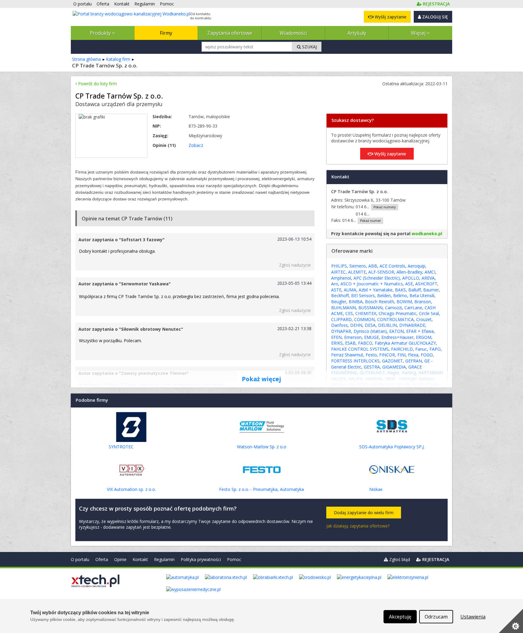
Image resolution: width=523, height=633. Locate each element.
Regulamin (164, 559)
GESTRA (372, 367)
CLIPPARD (341, 319)
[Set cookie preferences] (511, 621)
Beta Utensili (422, 295)
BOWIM (404, 301)
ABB (372, 266)
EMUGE (371, 337)
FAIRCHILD (402, 349)
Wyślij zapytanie (389, 17)
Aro (334, 284)
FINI (401, 355)
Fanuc (421, 349)
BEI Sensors (363, 295)
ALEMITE (357, 272)
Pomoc (234, 559)
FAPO (435, 349)
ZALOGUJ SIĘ (434, 17)
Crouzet (424, 319)
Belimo (400, 295)
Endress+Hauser (397, 337)
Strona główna (86, 59)
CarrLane (413, 307)
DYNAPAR (341, 331)
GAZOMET (392, 361)
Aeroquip (416, 266)
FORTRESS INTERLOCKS (355, 361)
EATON (396, 331)
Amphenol (341, 278)
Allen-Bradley (409, 272)
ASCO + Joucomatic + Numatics (371, 284)
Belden (384, 295)
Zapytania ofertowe (229, 33)
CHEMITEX (365, 313)
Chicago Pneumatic (397, 313)
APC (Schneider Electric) (377, 278)
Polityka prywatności (201, 559)
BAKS (400, 290)
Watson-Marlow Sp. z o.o (261, 447)
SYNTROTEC (121, 447)
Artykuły (356, 33)
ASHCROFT (426, 284)
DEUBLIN (387, 325)
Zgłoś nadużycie (295, 265)
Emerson (353, 337)
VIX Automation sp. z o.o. (131, 489)
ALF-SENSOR (381, 272)
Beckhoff (340, 295)
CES (349, 313)
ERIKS (337, 343)
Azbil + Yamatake (376, 290)
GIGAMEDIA (394, 367)
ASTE (336, 290)
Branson (422, 301)
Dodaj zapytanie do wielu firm (363, 512)
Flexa (413, 355)
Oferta (101, 559)
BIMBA (356, 301)
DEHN (356, 325)
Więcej (419, 33)
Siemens (357, 266)
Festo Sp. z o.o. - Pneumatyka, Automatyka (261, 489)
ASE (409, 284)
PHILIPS (339, 266)
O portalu (80, 559)
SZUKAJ (309, 47)
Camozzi (393, 307)
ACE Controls (392, 266)
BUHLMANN (343, 307)
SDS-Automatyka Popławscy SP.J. (392, 447)
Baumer (431, 290)
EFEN (336, 337)
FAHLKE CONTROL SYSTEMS (360, 349)
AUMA (350, 290)
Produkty (101, 33)
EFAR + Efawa (420, 331)
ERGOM (423, 337)
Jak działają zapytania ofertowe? (358, 526)
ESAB (350, 343)
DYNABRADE (412, 325)
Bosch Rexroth (379, 301)
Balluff (414, 290)
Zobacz (196, 145)
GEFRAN (413, 361)
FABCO (365, 343)
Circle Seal (429, 313)
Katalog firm (118, 59)
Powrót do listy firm (97, 83)
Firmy (166, 33)
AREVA (428, 278)
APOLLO (410, 278)
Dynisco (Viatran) (370, 331)
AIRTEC (338, 272)
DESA (370, 325)
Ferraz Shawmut (347, 355)
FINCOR (387, 355)
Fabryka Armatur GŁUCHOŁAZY (405, 343)
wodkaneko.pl (427, 233)
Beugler (338, 301)
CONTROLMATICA (395, 319)
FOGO (427, 355)
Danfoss (339, 325)
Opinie (120, 559)
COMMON (364, 319)
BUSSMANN (370, 307)
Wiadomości (293, 33)
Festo (371, 355)
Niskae (376, 489)
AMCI (430, 272)
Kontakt (140, 559)
